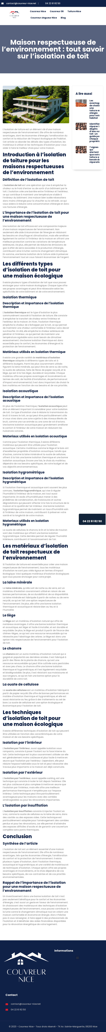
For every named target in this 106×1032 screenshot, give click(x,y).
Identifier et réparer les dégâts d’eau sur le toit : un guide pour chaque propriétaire (96, 132)
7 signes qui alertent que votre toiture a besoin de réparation (95, 155)
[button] (77, 957)
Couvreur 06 (57, 11)
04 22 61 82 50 (92, 521)
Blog (63, 17)
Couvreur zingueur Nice (44, 17)
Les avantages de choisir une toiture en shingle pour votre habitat (95, 109)
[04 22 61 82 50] (92, 517)
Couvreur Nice (38, 11)
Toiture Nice (74, 11)
